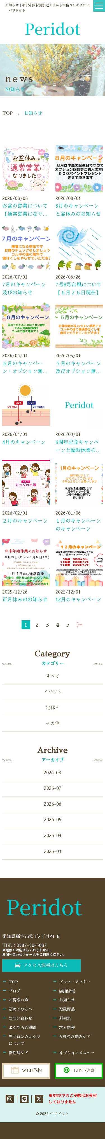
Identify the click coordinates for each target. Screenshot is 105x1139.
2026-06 (52, 804)
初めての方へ (20, 1009)
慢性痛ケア (18, 1053)
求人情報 (67, 1027)
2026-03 (52, 851)
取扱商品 (67, 1009)
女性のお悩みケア (74, 1037)
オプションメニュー (76, 1053)
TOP (7, 113)
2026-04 (52, 835)
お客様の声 (18, 1000)
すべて (52, 676)
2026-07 (52, 788)
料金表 (65, 1018)
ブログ (14, 991)
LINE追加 (84, 1070)
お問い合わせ (20, 1018)
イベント (53, 692)
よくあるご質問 (22, 1027)
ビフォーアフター (74, 982)
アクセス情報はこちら (45, 965)
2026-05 (52, 820)
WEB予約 (32, 1070)
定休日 (52, 708)
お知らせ (67, 1000)
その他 (52, 723)
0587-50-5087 (32, 945)
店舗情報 (67, 991)
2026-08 (52, 773)
